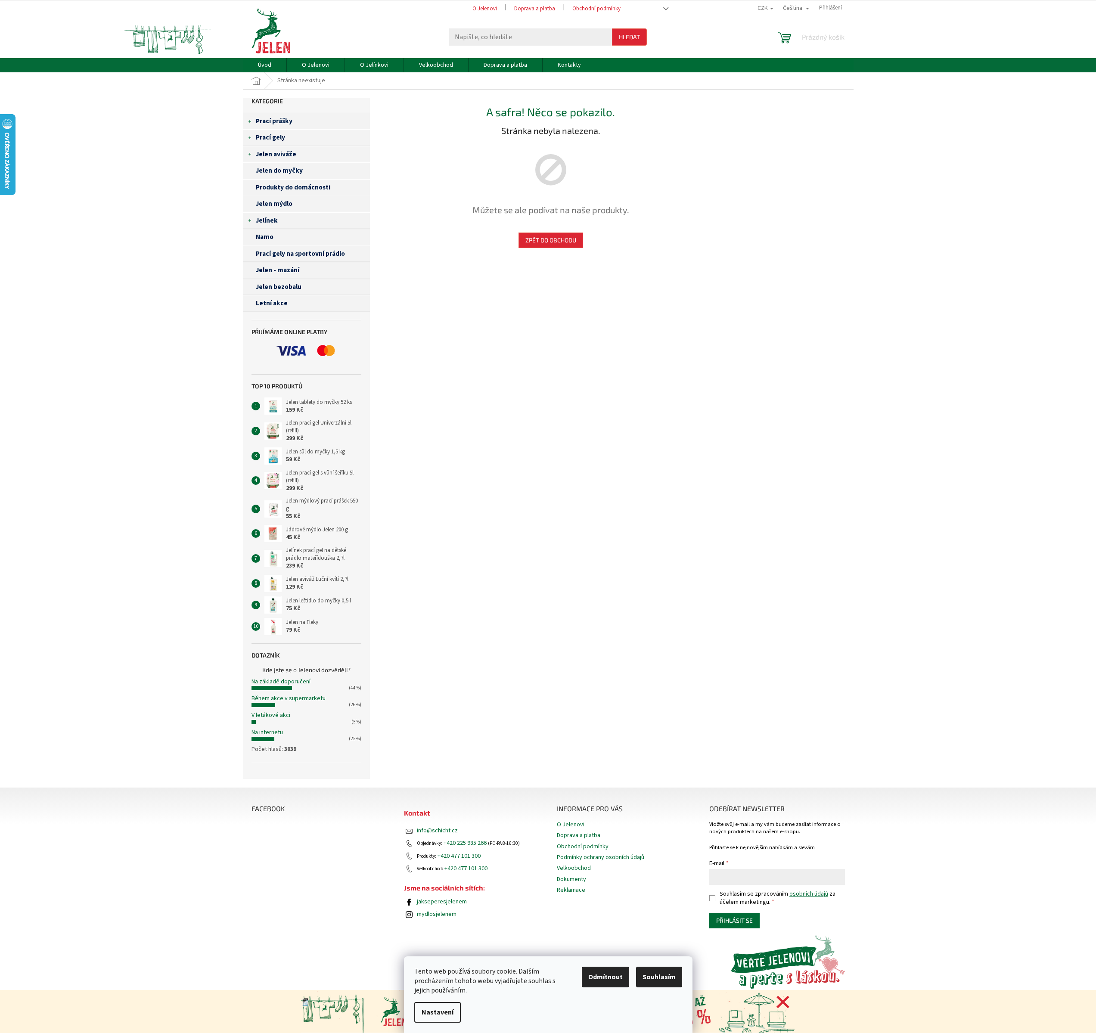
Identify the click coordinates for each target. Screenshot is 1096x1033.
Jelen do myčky (279, 170)
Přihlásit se (734, 920)
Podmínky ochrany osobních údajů (600, 857)
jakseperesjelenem (442, 902)
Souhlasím (659, 977)
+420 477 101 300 (459, 856)
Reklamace (571, 890)
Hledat (629, 36)
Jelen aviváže (276, 154)
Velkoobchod (574, 868)
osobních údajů (808, 894)
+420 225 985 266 (465, 843)
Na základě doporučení (280, 681)
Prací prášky (274, 121)
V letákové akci (270, 715)
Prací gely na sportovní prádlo (300, 253)
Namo (264, 237)
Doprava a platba (534, 8)
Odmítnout (605, 977)
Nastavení (437, 1012)
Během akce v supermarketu (288, 698)
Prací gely (270, 137)
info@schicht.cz (437, 831)
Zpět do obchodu (550, 240)
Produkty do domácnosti (293, 187)
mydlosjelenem (436, 914)
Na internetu (267, 732)
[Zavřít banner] (783, 1002)
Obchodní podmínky (596, 8)
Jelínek (267, 220)
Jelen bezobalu (278, 287)
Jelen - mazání (277, 270)
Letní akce (272, 303)
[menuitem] (264, 65)
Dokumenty (571, 879)
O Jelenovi (484, 8)
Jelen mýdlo (274, 203)
